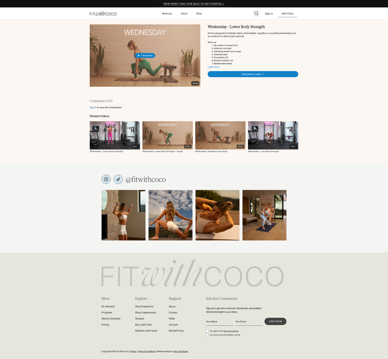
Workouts (167, 13)
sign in (93, 107)
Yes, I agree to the (224, 331)
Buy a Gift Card (143, 324)
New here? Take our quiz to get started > (194, 3)
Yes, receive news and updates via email (225, 335)
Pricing (105, 324)
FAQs (172, 318)
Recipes (139, 318)
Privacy (133, 351)
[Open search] (256, 13)
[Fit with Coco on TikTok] (118, 179)
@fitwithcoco (146, 179)
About (184, 13)
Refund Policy (176, 330)
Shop (199, 13)
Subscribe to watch (251, 74)
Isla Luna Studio (181, 351)
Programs (107, 312)
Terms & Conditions (231, 331)
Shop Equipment (144, 306)
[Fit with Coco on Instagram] (106, 179)
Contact (173, 312)
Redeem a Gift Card (146, 330)
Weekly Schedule (111, 318)
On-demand (108, 306)
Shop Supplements (145, 312)
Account (173, 324)
